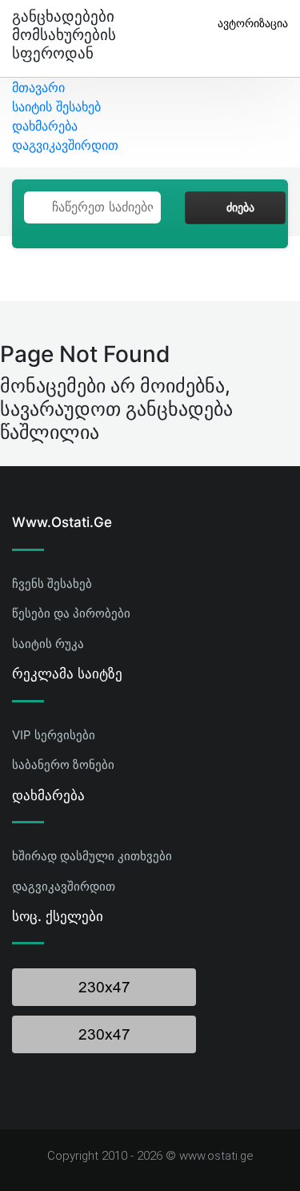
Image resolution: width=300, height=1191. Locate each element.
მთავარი (38, 87)
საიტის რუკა (48, 643)
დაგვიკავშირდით (65, 145)
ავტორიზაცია (253, 23)
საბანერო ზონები (63, 764)
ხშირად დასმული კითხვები (92, 855)
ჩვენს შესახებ (52, 583)
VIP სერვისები (53, 734)
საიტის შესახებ (56, 107)
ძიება (240, 207)
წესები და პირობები (71, 613)
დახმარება (45, 126)
